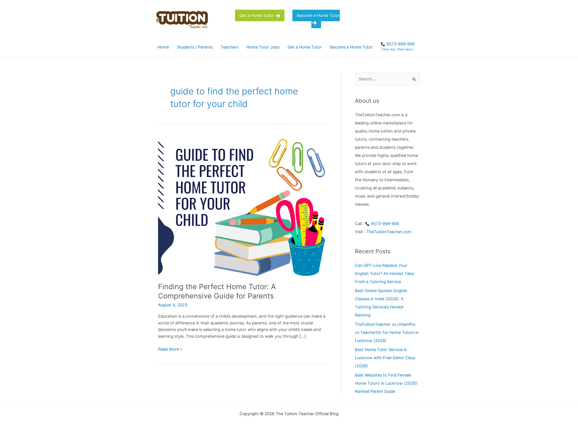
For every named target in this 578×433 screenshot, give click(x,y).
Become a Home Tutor (318, 15)
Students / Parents (194, 47)
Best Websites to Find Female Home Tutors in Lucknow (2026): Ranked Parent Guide (386, 383)
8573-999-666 (384, 223)
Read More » (170, 350)
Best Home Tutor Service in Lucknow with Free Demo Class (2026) (385, 357)
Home (163, 47)
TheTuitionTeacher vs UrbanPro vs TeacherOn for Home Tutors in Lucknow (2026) (387, 332)
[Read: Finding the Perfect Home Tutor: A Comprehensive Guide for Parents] (243, 204)
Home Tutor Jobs (263, 47)
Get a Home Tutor (257, 15)
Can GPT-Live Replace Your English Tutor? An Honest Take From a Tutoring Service (384, 273)
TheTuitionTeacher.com (388, 231)
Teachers (229, 47)
